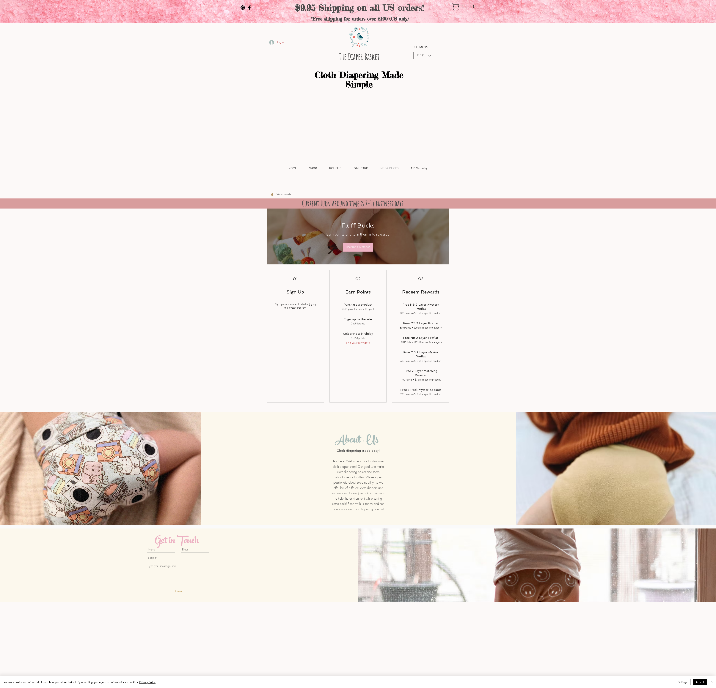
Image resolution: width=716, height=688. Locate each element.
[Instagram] (243, 7)
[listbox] (423, 55)
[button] (465, 6)
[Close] (711, 682)
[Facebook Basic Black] (249, 7)
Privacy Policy (147, 682)
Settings (682, 682)
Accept (700, 682)
